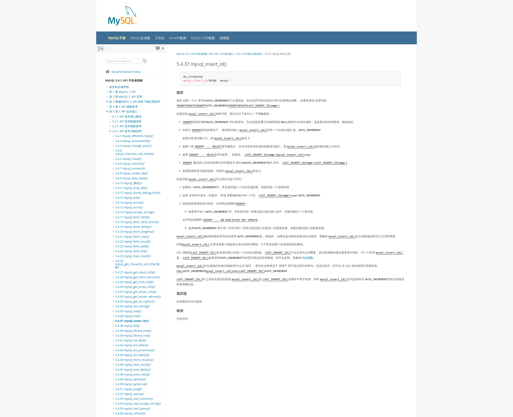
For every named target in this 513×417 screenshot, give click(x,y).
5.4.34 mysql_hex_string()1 (132, 306)
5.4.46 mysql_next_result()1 (133, 364)
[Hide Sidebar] (101, 48)
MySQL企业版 (140, 38)
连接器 (224, 38)
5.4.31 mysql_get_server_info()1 (136, 292)
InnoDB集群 (177, 38)
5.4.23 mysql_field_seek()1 (132, 246)
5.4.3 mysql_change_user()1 (133, 146)
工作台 (160, 38)
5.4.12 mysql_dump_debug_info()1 (138, 193)
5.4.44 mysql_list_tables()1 (132, 355)
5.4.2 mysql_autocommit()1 (133, 141)
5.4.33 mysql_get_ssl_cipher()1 (135, 301)
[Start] (158, 48)
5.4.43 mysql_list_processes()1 (135, 350)
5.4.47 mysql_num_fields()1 (133, 369)
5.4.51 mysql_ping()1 (128, 389)
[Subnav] (110, 117)
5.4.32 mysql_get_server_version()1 (138, 296)
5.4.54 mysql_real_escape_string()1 (138, 403)
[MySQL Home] (122, 16)
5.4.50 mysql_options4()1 (131, 384)
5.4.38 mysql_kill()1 (127, 326)
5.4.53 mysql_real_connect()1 (134, 399)
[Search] (144, 61)
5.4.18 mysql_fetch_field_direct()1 (137, 222)
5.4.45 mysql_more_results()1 (134, 360)
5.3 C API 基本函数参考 (126, 126)
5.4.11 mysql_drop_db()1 (131, 188)
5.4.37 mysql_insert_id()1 (132, 321)
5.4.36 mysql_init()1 (128, 316)
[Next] (163, 48)
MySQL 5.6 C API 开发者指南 (124, 80)
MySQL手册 (117, 38)
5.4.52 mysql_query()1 (129, 394)
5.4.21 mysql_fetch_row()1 (132, 236)
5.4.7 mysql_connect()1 (130, 168)
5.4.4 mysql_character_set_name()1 (135, 152)
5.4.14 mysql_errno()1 (129, 202)
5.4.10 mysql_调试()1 (128, 183)
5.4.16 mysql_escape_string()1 (135, 212)
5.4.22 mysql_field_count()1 (133, 241)
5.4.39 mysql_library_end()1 (133, 331)
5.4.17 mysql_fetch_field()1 (132, 217)
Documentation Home (126, 72)
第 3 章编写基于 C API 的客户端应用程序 (134, 101)
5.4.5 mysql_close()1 (128, 159)
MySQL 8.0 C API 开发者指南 (192, 53)
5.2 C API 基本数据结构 (126, 121)
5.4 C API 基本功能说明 (126, 131)
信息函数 (307, 258)
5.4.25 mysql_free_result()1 (133, 256)
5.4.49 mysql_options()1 (130, 379)
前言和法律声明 (119, 87)
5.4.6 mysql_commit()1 (130, 163)
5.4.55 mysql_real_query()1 (133, 408)
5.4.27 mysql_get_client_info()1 (135, 272)
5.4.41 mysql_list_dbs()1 (131, 340)
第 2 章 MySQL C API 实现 (125, 96)
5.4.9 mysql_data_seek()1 (131, 178)
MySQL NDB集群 (203, 38)
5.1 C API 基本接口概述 (126, 116)
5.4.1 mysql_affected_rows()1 (134, 136)
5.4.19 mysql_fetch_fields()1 (133, 227)
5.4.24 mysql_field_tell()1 (131, 251)
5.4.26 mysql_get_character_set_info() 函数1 (137, 264)
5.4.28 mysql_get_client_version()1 (137, 277)
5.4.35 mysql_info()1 (128, 311)
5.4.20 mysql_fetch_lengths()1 (135, 231)
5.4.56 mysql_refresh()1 (130, 413)
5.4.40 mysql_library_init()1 (133, 335)
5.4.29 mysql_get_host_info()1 (134, 282)
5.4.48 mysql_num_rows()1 (132, 374)
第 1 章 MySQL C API (122, 92)
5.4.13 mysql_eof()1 (128, 198)
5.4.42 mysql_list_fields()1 (132, 345)
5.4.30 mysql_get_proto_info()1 (135, 287)
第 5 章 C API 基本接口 (123, 111)
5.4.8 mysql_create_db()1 (131, 173)
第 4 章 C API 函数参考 (123, 107)
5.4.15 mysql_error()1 (129, 207)
